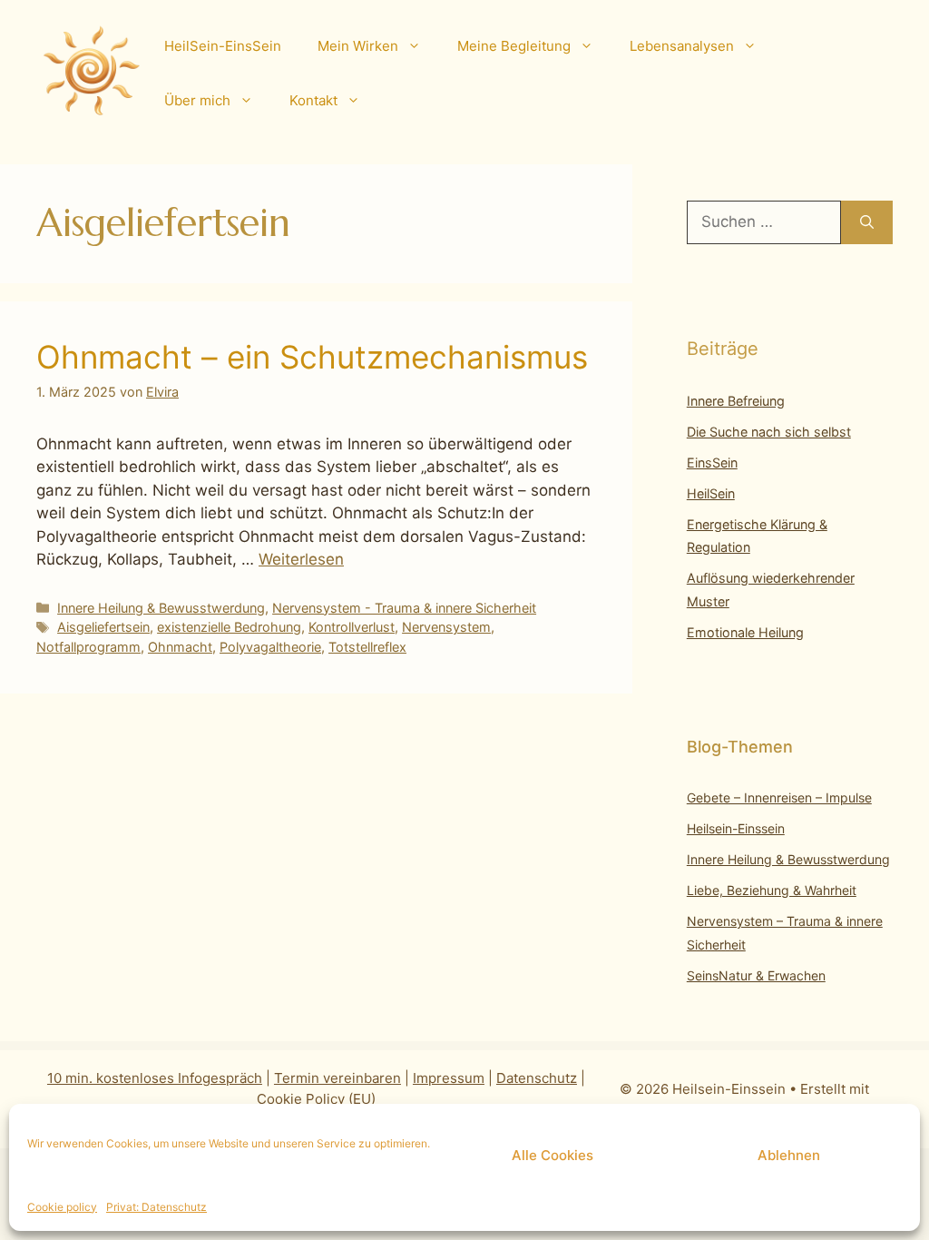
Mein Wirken (358, 45)
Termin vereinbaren (337, 1078)
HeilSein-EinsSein (222, 45)
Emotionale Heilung (745, 632)
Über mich (197, 100)
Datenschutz (536, 1078)
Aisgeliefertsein (103, 627)
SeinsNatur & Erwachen (756, 975)
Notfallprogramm (88, 646)
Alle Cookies (552, 1155)
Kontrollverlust (351, 627)
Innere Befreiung (736, 400)
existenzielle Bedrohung (229, 627)
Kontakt (313, 100)
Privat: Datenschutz (156, 1207)
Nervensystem (446, 627)
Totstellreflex (367, 646)
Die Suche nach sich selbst (769, 431)
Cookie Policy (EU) (316, 1098)
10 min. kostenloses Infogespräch (154, 1078)
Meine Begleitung (514, 45)
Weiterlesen (301, 559)
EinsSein (712, 462)
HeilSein (711, 493)
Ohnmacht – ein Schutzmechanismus (312, 357)
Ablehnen (789, 1155)
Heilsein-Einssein (736, 828)
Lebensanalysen (682, 45)
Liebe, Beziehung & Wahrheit (771, 890)
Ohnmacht (180, 646)
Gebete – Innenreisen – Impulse (779, 797)
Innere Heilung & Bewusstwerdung (161, 607)
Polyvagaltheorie (270, 646)
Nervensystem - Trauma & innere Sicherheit (404, 607)
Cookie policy (62, 1207)
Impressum (448, 1078)
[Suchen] (867, 222)
